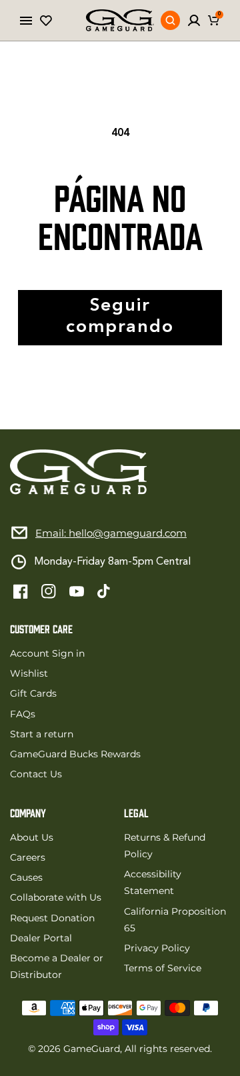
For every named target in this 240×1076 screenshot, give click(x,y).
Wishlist (29, 673)
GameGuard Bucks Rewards (75, 754)
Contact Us (36, 774)
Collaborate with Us (55, 897)
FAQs (22, 714)
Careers (27, 857)
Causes (26, 877)
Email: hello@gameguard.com (111, 533)
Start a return (41, 734)
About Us (31, 837)
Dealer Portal (41, 938)
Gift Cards (33, 693)
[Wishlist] (46, 20)
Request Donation (52, 918)
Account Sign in (47, 653)
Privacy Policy (157, 948)
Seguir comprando (119, 317)
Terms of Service (162, 968)
